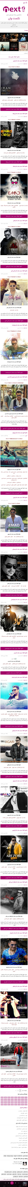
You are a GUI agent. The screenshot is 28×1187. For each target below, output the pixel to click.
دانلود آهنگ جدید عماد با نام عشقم (14, 1033)
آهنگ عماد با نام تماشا (18, 1162)
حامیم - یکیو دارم (24, 1113)
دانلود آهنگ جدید (17, 97)
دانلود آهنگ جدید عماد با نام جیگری (14, 777)
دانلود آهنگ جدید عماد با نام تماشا (14, 216)
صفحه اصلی (25, 1156)
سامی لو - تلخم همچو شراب (22, 1118)
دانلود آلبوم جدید (17, 469)
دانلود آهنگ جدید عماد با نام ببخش (14, 595)
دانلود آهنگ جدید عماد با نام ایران (14, 109)
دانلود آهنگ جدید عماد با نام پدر (14, 673)
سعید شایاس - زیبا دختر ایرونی (21, 1136)
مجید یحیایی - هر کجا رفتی (22, 1129)
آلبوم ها (15, 1156)
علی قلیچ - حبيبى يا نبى (22, 1133)
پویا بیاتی (14, 1172)
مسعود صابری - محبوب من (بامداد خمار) (19, 1147)
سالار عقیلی (14, 1174)
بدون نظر (20, 1163)
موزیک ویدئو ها (10, 1156)
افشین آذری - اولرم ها (23, 1138)
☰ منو (25, 3)
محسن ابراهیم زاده (8, 1172)
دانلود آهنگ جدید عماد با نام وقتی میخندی (14, 1086)
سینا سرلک (19, 1174)
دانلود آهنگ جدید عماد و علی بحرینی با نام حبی (14, 428)
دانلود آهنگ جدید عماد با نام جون (14, 545)
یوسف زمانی (9, 1174)
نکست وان (9, 1179)
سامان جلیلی (3, 1174)
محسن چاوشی (20, 1172)
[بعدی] (15, 1183)
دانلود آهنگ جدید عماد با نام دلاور (14, 266)
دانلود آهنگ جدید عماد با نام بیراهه (14, 162)
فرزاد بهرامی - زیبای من (23, 1111)
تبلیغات (5, 1156)
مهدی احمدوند (25, 1174)
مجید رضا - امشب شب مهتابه (21, 1126)
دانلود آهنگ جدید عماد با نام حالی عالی (14, 321)
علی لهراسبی (15, 1176)
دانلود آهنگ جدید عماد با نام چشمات (14, 373)
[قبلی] (8, 1183)
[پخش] (12, 1183)
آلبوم (26, 435)
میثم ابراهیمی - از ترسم (23, 1145)
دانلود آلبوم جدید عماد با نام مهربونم (14, 493)
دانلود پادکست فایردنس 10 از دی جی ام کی (19, 1142)
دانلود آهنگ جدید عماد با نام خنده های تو (14, 982)
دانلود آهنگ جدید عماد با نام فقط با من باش (14, 929)
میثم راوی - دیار (24, 1131)
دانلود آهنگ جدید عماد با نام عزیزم (14, 826)
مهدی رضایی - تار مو (23, 1140)
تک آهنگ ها (19, 1156)
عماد (12, 97)
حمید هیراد (21, 1176)
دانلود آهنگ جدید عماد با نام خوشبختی (14, 648)
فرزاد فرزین (25, 1176)
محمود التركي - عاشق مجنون (22, 1120)
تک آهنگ (25, 64)
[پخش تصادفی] (18, 1183)
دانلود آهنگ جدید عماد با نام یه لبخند (14, 726)
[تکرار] (5, 1183)
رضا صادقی (25, 1172)
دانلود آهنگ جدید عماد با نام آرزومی (14, 878)
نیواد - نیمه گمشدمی (23, 1115)
